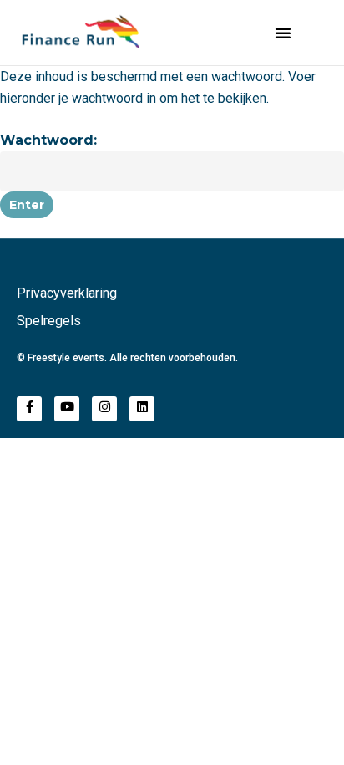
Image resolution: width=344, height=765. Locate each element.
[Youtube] (66, 408)
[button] (283, 32)
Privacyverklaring (67, 293)
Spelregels (49, 321)
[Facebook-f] (29, 408)
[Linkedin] (141, 408)
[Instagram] (104, 408)
